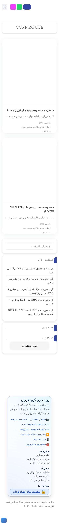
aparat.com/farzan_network (33, 434)
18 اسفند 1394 (44, 123)
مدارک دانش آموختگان (39, 480)
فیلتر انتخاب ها (29, 346)
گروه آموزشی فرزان (28, 127)
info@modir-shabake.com (34, 424)
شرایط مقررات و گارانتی (38, 459)
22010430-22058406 (36, 444)
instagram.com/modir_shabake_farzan (28, 419)
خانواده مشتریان (41, 476)
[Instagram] (13, 7)
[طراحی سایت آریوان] (3, 520)
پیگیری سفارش (42, 455)
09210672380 (39, 439)
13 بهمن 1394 (45, 224)
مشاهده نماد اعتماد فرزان (26, 491)
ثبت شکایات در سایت (39, 463)
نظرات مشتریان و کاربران (37, 472)
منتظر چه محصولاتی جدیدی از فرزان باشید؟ (30, 110)
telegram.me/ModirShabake (33, 429)
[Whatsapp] (19, 7)
